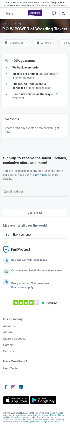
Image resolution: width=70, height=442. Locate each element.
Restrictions (18, 287)
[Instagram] (13, 387)
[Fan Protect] (17, 250)
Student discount (14, 338)
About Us (9, 326)
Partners (8, 351)
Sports (5, 23)
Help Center (11, 368)
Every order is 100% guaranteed (34, 4)
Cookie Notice (14, 417)
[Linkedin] (21, 387)
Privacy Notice (38, 174)
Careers (8, 344)
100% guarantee (24, 60)
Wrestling (16, 23)
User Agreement (41, 414)
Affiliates (8, 332)
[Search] (63, 13)
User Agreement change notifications (41, 421)
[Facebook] (5, 387)
